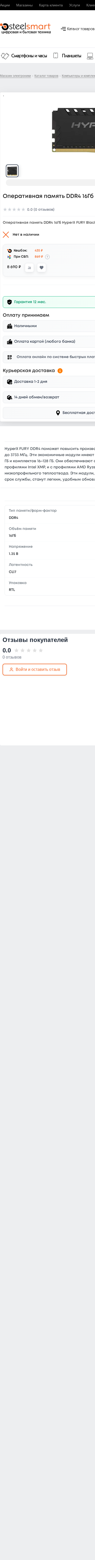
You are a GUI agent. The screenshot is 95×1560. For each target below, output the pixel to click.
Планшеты (71, 56)
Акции (5, 5)
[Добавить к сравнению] (29, 267)
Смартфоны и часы (29, 56)
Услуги (74, 5)
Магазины (24, 5)
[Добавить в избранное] (41, 267)
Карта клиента (51, 5)
